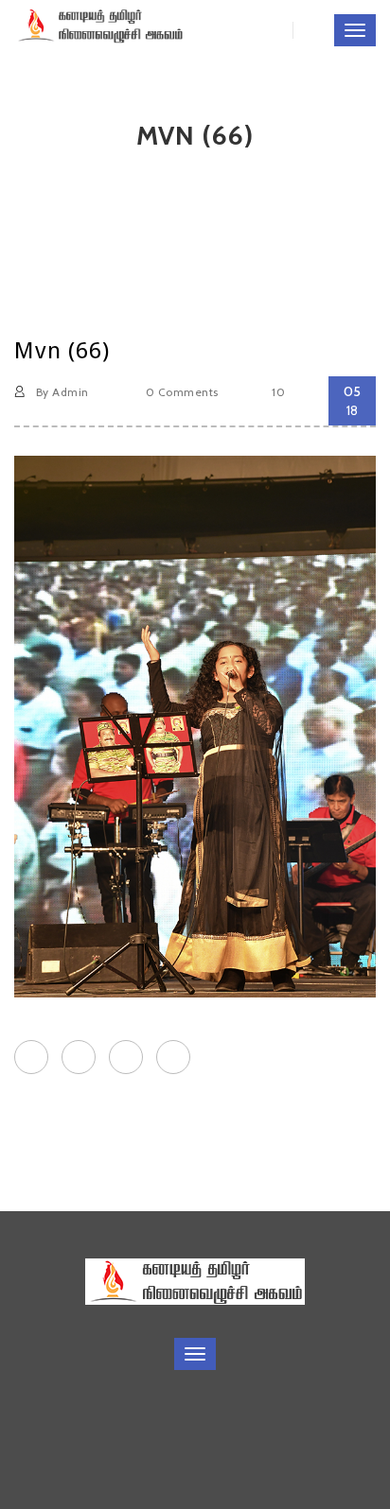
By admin (60, 392)
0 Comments (180, 392)
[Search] (303, 30)
